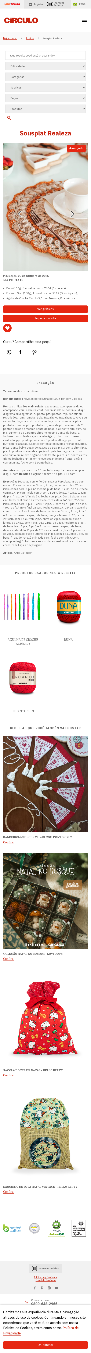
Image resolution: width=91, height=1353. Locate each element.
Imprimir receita (45, 318)
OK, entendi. (45, 1345)
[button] (19, 212)
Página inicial (10, 38)
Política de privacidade (45, 1277)
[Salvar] (7, 328)
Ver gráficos (45, 309)
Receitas (30, 38)
